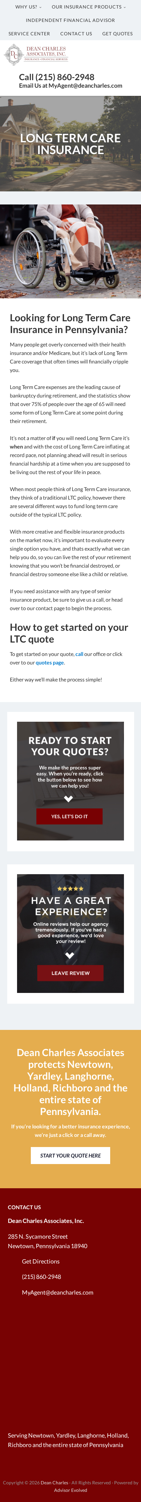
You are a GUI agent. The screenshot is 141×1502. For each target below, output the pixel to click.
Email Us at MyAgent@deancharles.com (70, 85)
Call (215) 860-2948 (56, 77)
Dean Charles (54, 1482)
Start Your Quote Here (70, 1155)
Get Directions (41, 1261)
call (79, 654)
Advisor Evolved (70, 1490)
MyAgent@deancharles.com (57, 1292)
